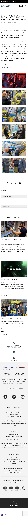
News (14, 22)
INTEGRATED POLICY (19, 480)
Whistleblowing (14, 482)
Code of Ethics (10, 480)
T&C (4, 480)
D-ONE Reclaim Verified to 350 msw (11, 318)
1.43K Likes (5, 257)
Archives (3, 203)
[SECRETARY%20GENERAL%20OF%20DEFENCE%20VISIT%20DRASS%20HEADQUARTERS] (7, 183)
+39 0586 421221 (15, 345)
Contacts (14, 360)
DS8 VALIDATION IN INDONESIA (9, 279)
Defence (10, 22)
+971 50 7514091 (17, 346)
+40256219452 (16, 347)
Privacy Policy (14, 503)
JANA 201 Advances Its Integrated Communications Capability (11, 240)
